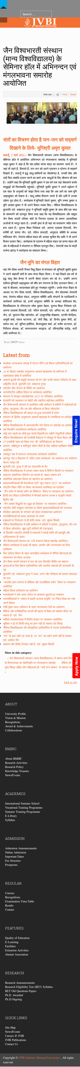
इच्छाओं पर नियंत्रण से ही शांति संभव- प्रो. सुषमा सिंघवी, (31, 520)
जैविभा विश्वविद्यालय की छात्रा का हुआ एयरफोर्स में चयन (31, 413)
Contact (9, 909)
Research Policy (14, 767)
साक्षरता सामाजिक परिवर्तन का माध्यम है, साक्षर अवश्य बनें (32, 475)
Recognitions (12, 722)
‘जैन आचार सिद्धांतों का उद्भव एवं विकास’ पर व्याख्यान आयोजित (34, 504)
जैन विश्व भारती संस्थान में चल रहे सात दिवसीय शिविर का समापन (36, 561)
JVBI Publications (15, 1040)
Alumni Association (16, 954)
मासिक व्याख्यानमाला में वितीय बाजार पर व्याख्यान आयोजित (32, 619)
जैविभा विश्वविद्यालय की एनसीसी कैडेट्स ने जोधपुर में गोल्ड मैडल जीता (38, 438)
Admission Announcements (21, 848)
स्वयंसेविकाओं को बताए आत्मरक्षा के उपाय (23, 516)
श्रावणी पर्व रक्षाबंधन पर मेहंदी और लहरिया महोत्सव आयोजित (33, 400)
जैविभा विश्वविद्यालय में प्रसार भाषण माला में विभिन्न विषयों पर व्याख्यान (38, 471)
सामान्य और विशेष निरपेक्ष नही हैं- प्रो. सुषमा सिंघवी (28, 644)
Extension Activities (17, 950)
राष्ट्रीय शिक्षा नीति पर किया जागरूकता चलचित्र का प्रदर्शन (33, 487)
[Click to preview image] (42, 112)
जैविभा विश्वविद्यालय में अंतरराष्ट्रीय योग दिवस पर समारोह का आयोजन (38, 425)
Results (9, 905)
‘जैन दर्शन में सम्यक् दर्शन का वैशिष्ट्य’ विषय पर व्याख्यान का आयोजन (38, 491)
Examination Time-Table (19, 901)
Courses (9, 893)
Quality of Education (17, 938)
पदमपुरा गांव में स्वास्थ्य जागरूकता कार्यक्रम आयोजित (30, 454)
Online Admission (15, 852)
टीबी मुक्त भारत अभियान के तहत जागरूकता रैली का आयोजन (34, 607)
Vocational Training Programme (23, 807)
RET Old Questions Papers (20, 991)
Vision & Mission (15, 718)
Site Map (10, 1027)
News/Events (12, 775)
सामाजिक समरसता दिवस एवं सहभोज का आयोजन (28, 479)
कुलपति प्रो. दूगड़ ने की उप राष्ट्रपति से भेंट (25, 466)
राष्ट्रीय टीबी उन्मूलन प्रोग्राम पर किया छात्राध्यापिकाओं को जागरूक (37, 508)
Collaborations (13, 730)
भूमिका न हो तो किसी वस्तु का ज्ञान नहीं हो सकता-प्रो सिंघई (33, 623)
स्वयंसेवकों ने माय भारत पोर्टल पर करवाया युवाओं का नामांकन (33, 594)
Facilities (10, 946)
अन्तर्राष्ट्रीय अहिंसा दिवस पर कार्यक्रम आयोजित (27, 392)
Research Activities (16, 763)
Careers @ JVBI (14, 1036)
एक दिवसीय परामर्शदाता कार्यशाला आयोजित (24, 429)
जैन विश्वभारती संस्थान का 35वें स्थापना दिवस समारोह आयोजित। (36, 541)
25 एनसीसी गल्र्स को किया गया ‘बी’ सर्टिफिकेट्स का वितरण (33, 442)
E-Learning (11, 942)
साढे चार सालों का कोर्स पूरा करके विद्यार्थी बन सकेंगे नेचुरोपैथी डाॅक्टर (37, 433)
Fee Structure (13, 861)
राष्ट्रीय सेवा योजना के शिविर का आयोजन (24, 388)
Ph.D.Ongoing (13, 999)
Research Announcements (20, 983)
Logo (40, 30)
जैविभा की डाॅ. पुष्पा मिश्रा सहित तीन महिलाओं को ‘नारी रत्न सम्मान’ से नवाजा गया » (40, 667)
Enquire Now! (76, 431)
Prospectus (11, 865)
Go (55, 14)
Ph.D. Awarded (14, 995)
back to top (70, 682)
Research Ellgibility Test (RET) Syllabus (29, 987)
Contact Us (11, 1044)
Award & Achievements (19, 726)
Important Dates (14, 856)
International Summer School (22, 803)
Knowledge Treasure (17, 771)
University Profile (15, 714)
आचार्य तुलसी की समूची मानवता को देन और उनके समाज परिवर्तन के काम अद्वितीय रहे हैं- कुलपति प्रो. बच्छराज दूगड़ (39, 382)
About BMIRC (13, 758)
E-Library (11, 816)
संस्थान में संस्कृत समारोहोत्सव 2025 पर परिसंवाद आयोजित (33, 396)
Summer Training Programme (22, 812)
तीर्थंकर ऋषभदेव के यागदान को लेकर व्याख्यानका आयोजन (32, 512)
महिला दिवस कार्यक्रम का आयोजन (20, 590)
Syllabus (10, 820)
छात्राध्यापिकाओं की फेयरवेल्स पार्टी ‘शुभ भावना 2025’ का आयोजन (37, 483)
